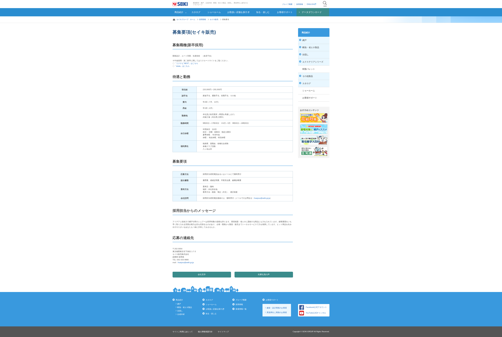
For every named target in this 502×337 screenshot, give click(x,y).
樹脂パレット (308, 69)
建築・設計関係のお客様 (277, 308)
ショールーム (214, 12)
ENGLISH (310, 4)
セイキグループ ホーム (185, 19)
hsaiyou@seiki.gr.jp (262, 198)
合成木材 (181, 314)
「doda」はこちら (182, 66)
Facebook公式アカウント (316, 307)
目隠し (180, 311)
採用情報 (299, 4)
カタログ (196, 12)
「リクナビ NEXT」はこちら (186, 63)
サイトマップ (223, 332)
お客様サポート (285, 12)
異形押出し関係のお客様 (277, 312)
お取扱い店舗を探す (237, 12)
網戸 (179, 304)
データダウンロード (312, 12)
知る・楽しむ (263, 12)
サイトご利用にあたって (183, 332)
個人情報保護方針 (205, 332)
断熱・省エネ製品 (184, 307)
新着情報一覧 (241, 309)
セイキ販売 (214, 19)
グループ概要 (287, 4)
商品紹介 (179, 12)
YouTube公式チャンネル (316, 313)
